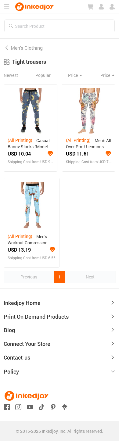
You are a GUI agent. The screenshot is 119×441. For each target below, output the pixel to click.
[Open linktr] (65, 406)
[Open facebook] (7, 406)
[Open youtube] (30, 406)
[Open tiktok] (41, 406)
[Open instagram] (18, 406)
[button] (59, 372)
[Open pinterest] (53, 406)
